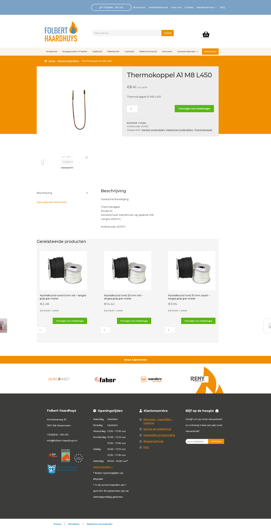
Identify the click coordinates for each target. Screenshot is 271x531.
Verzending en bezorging (159, 435)
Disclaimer (74, 524)
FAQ (222, 7)
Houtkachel (51, 51)
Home (51, 61)
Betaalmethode (153, 441)
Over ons (176, 7)
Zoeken (167, 33)
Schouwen (167, 51)
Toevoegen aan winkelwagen (194, 108)
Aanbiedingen (210, 51)
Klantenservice (205, 7)
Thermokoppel (203, 130)
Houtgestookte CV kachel (74, 51)
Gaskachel (97, 51)
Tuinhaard (129, 51)
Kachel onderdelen (68, 61)
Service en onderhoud (157, 429)
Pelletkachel (113, 51)
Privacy (57, 524)
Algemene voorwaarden (99, 524)
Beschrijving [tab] (44, 192)
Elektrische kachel (148, 51)
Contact (189, 7)
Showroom (139, 7)
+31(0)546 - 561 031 (112, 7)
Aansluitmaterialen (186, 51)
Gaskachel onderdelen (179, 130)
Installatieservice (158, 7)
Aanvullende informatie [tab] (51, 202)
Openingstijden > (103, 467)
